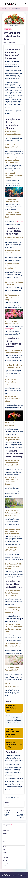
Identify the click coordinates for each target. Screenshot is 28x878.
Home (3, 8)
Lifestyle (5, 852)
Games (4, 844)
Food (4, 841)
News (4, 855)
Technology (6, 863)
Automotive (5, 828)
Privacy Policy (16, 875)
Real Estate (5, 857)
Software (5, 860)
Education (5, 836)
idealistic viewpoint (9, 328)
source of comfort (19, 221)
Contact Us (10, 875)
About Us (4, 875)
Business (5, 833)
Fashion (5, 838)
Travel (4, 865)
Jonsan (7, 802)
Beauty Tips (6, 830)
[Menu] (25, 3)
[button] (8, 805)
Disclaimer (23, 875)
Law (4, 849)
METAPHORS (8, 29)
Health (4, 846)
